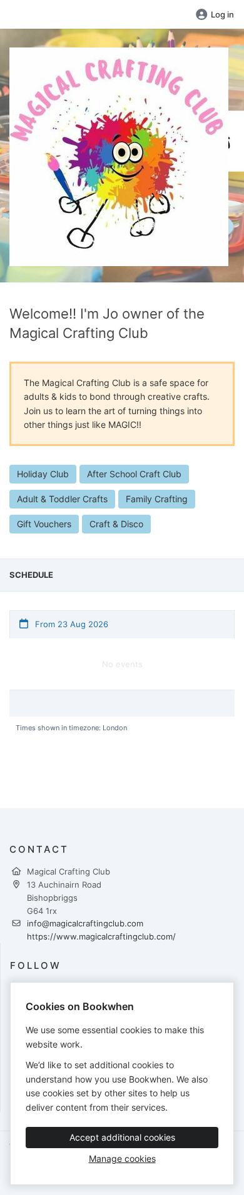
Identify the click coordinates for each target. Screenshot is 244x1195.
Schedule (31, 575)
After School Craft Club (134, 474)
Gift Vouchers (44, 523)
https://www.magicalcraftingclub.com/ (101, 936)
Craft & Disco (116, 523)
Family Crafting (157, 498)
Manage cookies (122, 1158)
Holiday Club (43, 474)
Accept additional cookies (122, 1137)
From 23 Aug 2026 (70, 624)
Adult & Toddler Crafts (62, 498)
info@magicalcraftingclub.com (85, 923)
